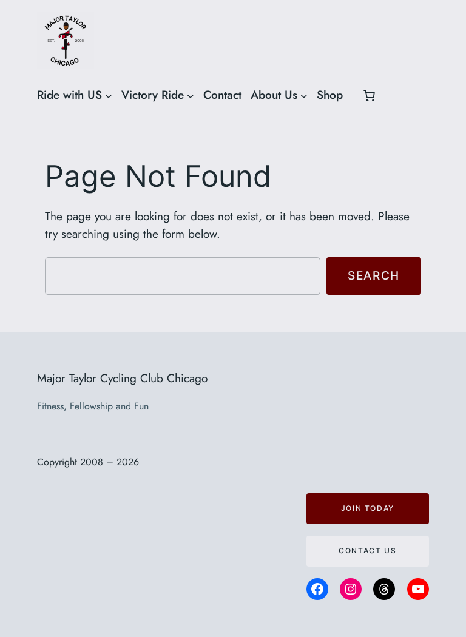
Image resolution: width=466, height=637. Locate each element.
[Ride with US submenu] (108, 95)
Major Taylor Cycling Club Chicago (122, 377)
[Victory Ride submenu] (190, 95)
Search (374, 275)
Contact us (367, 550)
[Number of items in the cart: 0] (368, 95)
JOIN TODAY (367, 508)
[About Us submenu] (304, 95)
